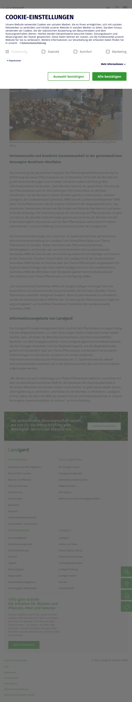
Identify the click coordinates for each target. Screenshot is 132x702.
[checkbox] (7, 51)
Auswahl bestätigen (68, 76)
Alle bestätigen (109, 76)
